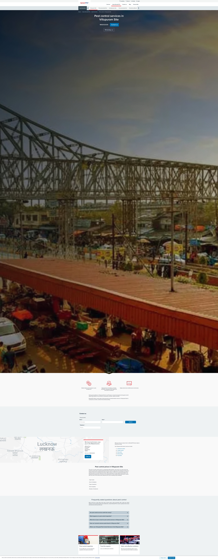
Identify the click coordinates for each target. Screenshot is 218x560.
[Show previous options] (88, 8)
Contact (133, 1)
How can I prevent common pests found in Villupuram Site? (104, 523)
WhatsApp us (109, 30)
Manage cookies (163, 557)
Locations (123, 1)
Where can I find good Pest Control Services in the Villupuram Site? (106, 527)
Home (79, 11)
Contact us (114, 25)
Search (128, 1)
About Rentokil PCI (86, 11)
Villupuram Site (93, 8)
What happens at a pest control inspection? (100, 516)
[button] (109, 372)
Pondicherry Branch (133, 8)
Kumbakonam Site (112, 8)
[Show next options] (138, 8)
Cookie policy (97, 557)
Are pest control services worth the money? (100, 512)
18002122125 (104, 25)
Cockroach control (121, 448)
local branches (95, 11)
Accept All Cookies (171, 557)
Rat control (119, 452)
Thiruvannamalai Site (103, 8)
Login (138, 1)
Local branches (82, 8)
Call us (88, 456)
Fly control (119, 455)
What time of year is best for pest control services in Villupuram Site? (107, 519)
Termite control (120, 450)
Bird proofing (120, 453)
